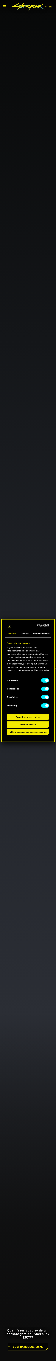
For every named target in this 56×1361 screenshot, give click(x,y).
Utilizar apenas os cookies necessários (28, 732)
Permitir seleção (28, 724)
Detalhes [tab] (25, 633)
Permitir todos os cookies (28, 717)
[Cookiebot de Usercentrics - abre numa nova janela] (38, 626)
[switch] (45, 689)
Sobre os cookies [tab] (41, 633)
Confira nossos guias (28, 1346)
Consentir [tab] (11, 633)
